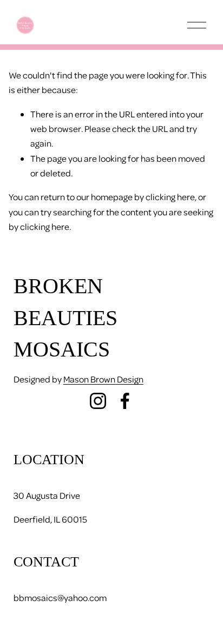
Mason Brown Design (103, 379)
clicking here (170, 196)
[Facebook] (125, 401)
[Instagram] (98, 401)
